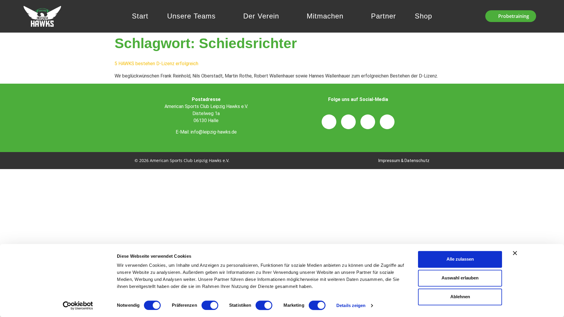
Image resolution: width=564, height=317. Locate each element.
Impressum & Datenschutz (403, 160)
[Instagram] (329, 121)
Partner (383, 16)
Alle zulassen (460, 259)
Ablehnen (460, 296)
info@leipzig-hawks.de (214, 132)
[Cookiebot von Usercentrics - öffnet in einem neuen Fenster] (78, 305)
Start (140, 16)
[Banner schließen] (515, 253)
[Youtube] (387, 121)
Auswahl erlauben (460, 277)
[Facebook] (348, 121)
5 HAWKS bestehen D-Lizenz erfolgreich (156, 63)
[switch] (210, 305)
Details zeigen (350, 305)
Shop (423, 16)
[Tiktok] (367, 121)
